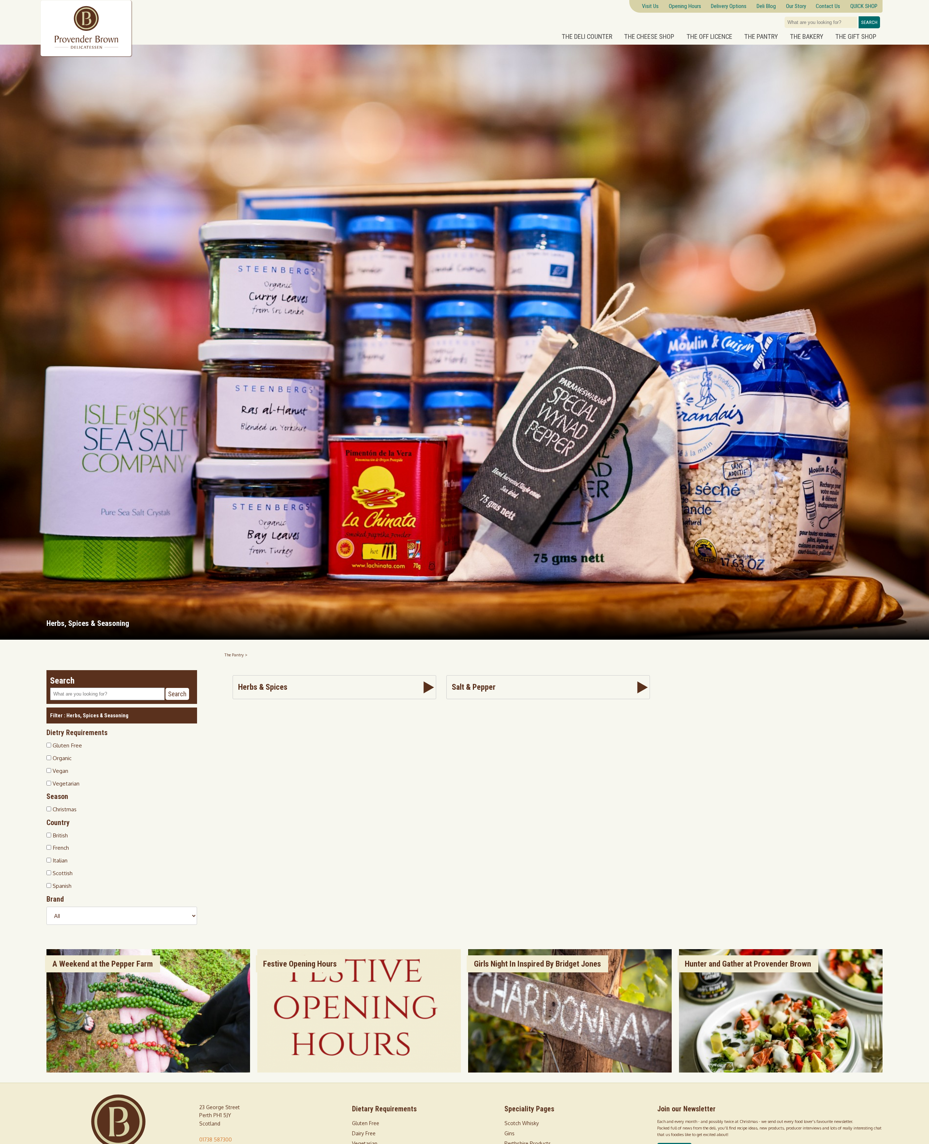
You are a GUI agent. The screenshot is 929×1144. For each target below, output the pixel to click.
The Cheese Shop (649, 37)
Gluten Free (66, 745)
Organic (61, 758)
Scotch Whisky (521, 1123)
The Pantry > (236, 654)
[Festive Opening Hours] (359, 1070)
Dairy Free (364, 1133)
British (59, 834)
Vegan (59, 770)
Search (869, 22)
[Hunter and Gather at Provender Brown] (781, 1070)
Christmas (64, 809)
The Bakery (806, 37)
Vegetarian (65, 783)
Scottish (62, 873)
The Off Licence (709, 37)
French (60, 847)
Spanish (61, 885)
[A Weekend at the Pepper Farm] (148, 1070)
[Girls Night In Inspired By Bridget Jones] (570, 1070)
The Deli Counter (587, 37)
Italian (59, 860)
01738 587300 (215, 1139)
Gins (509, 1133)
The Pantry (761, 37)
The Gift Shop (855, 37)
